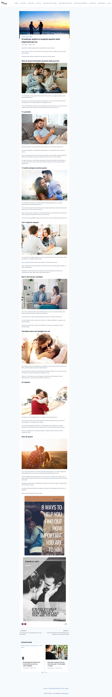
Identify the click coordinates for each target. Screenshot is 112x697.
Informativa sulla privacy (54, 688)
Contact (67, 688)
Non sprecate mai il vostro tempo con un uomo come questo (31, 632)
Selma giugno (25, 44)
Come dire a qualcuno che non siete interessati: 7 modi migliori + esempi (56, 664)
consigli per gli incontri (27, 36)
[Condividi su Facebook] (23, 624)
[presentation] (32, 652)
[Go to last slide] (23, 658)
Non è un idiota (25, 262)
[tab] (46, 672)
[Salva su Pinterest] (25, 624)
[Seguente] (66, 658)
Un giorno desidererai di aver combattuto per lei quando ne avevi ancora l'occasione (58, 632)
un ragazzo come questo (49, 478)
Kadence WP (65, 693)
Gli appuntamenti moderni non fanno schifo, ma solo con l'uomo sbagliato (31, 664)
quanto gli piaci (25, 53)
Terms (62, 688)
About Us (45, 688)
